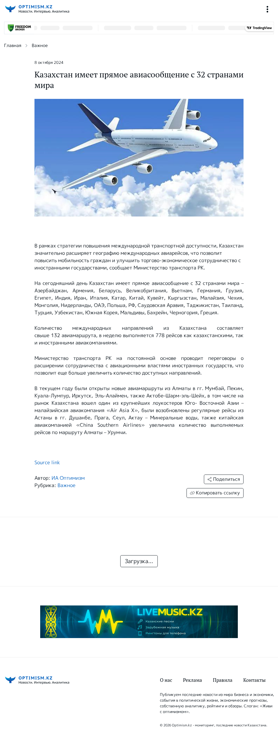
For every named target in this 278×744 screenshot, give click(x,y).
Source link (47, 462)
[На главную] (36, 9)
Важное (40, 45)
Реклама (192, 680)
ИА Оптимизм (68, 478)
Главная (12, 45)
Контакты (254, 680)
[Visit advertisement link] (139, 621)
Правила (222, 680)
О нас (166, 680)
